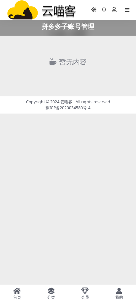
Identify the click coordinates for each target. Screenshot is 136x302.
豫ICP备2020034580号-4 (68, 108)
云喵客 (66, 102)
